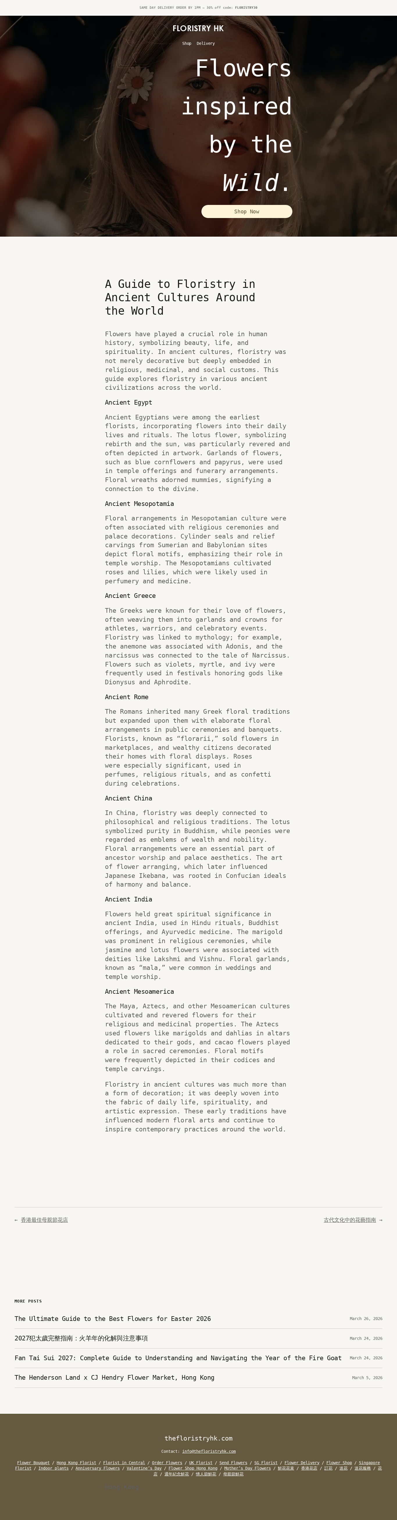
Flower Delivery (302, 1462)
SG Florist (266, 1462)
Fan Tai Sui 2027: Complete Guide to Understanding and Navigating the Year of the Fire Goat (178, 1358)
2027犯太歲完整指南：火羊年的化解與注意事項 (81, 1338)
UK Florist (200, 1462)
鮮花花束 (286, 1468)
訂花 (328, 1468)
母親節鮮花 (233, 1474)
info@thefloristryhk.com (209, 1451)
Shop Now (246, 211)
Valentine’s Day (144, 1468)
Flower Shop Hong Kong (193, 1468)
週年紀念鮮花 (176, 1474)
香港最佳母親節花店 (44, 1220)
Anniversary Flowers (98, 1468)
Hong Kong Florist (76, 1462)
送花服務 (363, 1468)
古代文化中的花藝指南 (350, 1220)
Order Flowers (167, 1462)
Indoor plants (53, 1468)
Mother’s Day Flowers (247, 1468)
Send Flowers (233, 1462)
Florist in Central (124, 1462)
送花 (343, 1468)
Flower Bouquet (33, 1462)
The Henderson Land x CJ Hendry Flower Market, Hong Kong (114, 1377)
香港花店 (309, 1468)
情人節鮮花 (206, 1474)
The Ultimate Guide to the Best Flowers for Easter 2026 (113, 1318)
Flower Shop (339, 1462)
